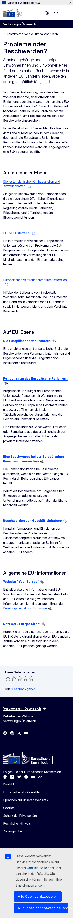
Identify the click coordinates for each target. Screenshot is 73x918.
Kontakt (8, 784)
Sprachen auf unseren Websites (25, 800)
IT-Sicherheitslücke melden (22, 792)
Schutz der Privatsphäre (20, 816)
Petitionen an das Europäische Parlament (35, 378)
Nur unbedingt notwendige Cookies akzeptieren (43, 908)
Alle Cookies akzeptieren (38, 896)
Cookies (9, 808)
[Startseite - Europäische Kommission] (12, 12)
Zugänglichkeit (13, 831)
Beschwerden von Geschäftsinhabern (32, 521)
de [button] (47, 13)
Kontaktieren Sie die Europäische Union (32, 34)
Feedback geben (24, 689)
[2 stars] (11, 678)
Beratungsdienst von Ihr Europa (25, 608)
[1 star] (8, 678)
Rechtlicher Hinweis (17, 823)
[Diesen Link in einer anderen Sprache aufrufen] (54, 341)
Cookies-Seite (37, 868)
